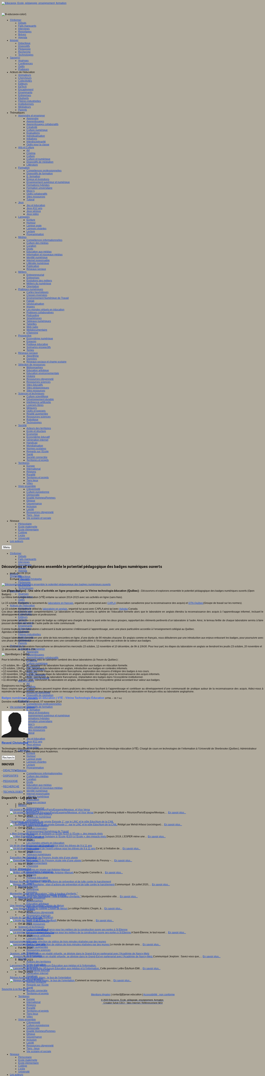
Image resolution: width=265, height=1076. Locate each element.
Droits (29, 782)
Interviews (24, 562)
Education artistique (37, 903)
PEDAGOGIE (10, 781)
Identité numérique (37, 790)
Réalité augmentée (37, 947)
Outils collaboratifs (36, 727)
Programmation (35, 767)
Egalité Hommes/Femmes (40, 1031)
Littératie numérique (37, 796)
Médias (22, 770)
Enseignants (25, 625)
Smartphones (34, 851)
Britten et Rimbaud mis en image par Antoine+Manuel (40, 869)
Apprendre (32, 651)
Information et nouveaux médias (44, 787)
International (33, 1002)
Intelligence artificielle (38, 935)
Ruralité (30, 1008)
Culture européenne (37, 1025)
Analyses (23, 593)
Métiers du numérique (38, 816)
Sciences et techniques (31, 926)
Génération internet (37, 973)
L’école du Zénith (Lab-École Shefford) (31, 917)
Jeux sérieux (33, 744)
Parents (22, 643)
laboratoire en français (60, 603)
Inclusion (31, 1039)
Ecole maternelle (27, 1060)
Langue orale (34, 759)
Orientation (32, 819)
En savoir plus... (177, 812)
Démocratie (33, 1028)
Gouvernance (34, 1036)
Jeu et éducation (35, 738)
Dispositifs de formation (39, 706)
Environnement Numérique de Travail (47, 831)
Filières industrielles (29, 634)
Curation (31, 779)
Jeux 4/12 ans (34, 741)
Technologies (25, 588)
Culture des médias (37, 776)
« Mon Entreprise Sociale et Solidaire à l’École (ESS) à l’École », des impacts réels (56, 833)
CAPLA (111, 603)
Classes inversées (36, 828)
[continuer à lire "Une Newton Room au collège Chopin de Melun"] (39, 908)
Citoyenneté (33, 1022)
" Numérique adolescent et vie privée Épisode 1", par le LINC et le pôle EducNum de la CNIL (62, 821)
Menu (6, 547)
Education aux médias (39, 785)
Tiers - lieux (33, 1048)
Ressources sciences (38, 915)
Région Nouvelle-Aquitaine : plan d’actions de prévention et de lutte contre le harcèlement (60, 881)
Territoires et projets (37, 993)
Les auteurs (16, 1074)
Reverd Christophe (31, 579)
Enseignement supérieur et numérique (48, 715)
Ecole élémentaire (28, 1063)
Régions (31, 1005)
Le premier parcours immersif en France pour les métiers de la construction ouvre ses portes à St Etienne (69, 929)
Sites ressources (35, 730)
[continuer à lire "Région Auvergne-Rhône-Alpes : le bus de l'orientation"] (42, 980)
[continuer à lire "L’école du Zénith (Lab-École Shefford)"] (33, 920)
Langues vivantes (36, 761)
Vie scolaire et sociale (38, 1051)
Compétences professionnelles (43, 704)
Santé (29, 987)
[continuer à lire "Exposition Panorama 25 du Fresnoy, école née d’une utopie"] (46, 860)
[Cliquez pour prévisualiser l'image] (56, 584)
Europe (30, 999)
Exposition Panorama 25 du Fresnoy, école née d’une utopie (44, 857)
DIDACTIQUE (10, 770)
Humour (31, 756)
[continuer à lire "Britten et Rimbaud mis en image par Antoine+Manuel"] (42, 872)
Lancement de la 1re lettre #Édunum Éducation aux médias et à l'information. (53, 965)
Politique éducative (37, 877)
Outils (21, 599)
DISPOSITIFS (10, 775)
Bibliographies (34, 900)
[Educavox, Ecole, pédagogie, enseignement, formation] (34, 3)
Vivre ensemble (27, 1019)
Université (24, 1071)
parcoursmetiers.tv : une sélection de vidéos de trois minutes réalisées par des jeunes (58, 941)
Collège (22, 1065)
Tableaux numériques (38, 854)
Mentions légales (100, 994)
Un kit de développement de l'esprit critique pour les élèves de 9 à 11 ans (51, 845)
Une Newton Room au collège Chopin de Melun (37, 905)
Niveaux (14, 1054)
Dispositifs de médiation (39, 695)
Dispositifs (16, 576)
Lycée (21, 1068)
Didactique (24, 576)
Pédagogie (24, 582)
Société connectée (36, 990)
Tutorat (30, 732)
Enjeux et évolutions (37, 712)
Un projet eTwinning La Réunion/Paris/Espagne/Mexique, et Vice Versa (50, 809)
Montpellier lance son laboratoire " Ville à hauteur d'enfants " (44, 893)
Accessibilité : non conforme (159, 994)
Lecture (30, 764)
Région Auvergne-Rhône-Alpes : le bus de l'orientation (40, 977)
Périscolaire (25, 1057)
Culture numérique (37, 663)
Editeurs (23, 617)
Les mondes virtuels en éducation (45, 842)
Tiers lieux (32, 1013)
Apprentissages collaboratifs (42, 657)
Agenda (22, 570)
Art (28, 683)
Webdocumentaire (36, 863)
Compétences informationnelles (44, 773)
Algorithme (32, 889)
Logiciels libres (34, 938)
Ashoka (123, 608)
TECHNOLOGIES (13, 791)
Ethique (30, 1034)
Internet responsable (38, 793)
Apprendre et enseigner (31, 649)
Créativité (31, 660)
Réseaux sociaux (36, 802)
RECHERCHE (11, 786)
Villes (29, 1016)
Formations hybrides (37, 718)
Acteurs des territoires (38, 961)
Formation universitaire (39, 721)
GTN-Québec (195, 603)
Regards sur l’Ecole (37, 984)
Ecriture (30, 753)
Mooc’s (30, 724)
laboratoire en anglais (55, 608)
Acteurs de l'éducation (22, 605)
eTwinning (32, 866)
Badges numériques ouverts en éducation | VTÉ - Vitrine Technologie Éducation (53, 697)
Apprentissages (35, 654)
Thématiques (17, 646)
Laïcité (30, 1042)
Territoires (23, 996)
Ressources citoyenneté (40, 912)
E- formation (33, 709)
